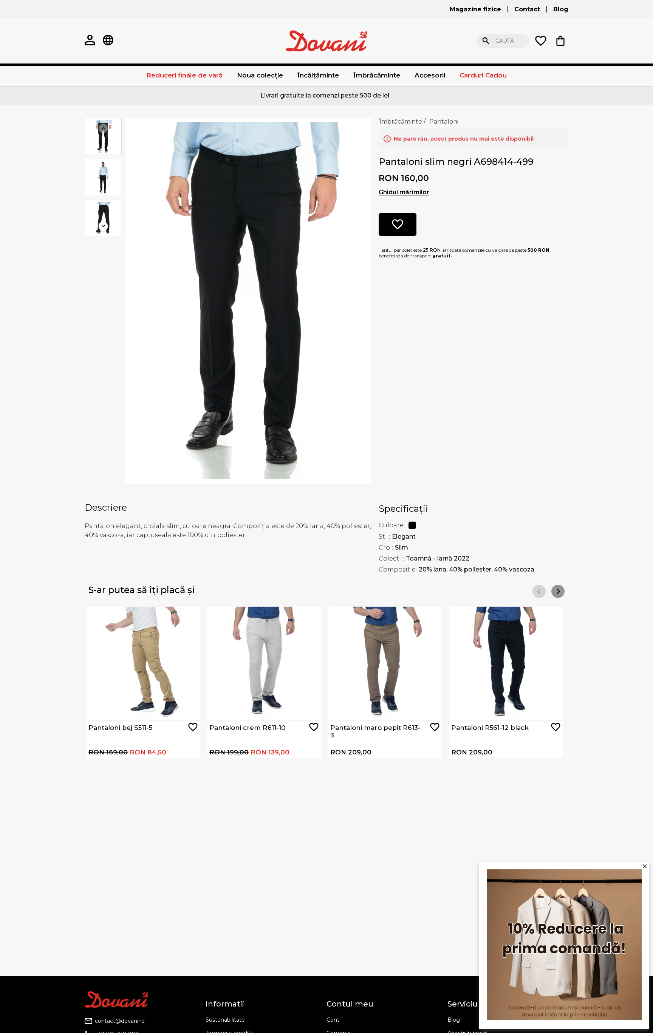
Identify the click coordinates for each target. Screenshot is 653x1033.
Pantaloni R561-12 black (490, 727)
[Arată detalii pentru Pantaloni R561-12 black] (506, 663)
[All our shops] (108, 41)
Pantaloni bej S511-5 (120, 727)
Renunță (625, 41)
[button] (558, 591)
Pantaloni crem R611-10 (247, 727)
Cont (332, 1019)
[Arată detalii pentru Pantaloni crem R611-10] (264, 663)
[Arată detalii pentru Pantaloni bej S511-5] (143, 663)
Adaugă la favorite (193, 727)
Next (103, 226)
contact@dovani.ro (120, 1021)
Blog (453, 1019)
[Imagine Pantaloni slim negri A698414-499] (248, 300)
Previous (103, 128)
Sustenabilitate (225, 1019)
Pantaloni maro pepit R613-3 (375, 731)
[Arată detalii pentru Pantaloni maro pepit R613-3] (385, 663)
